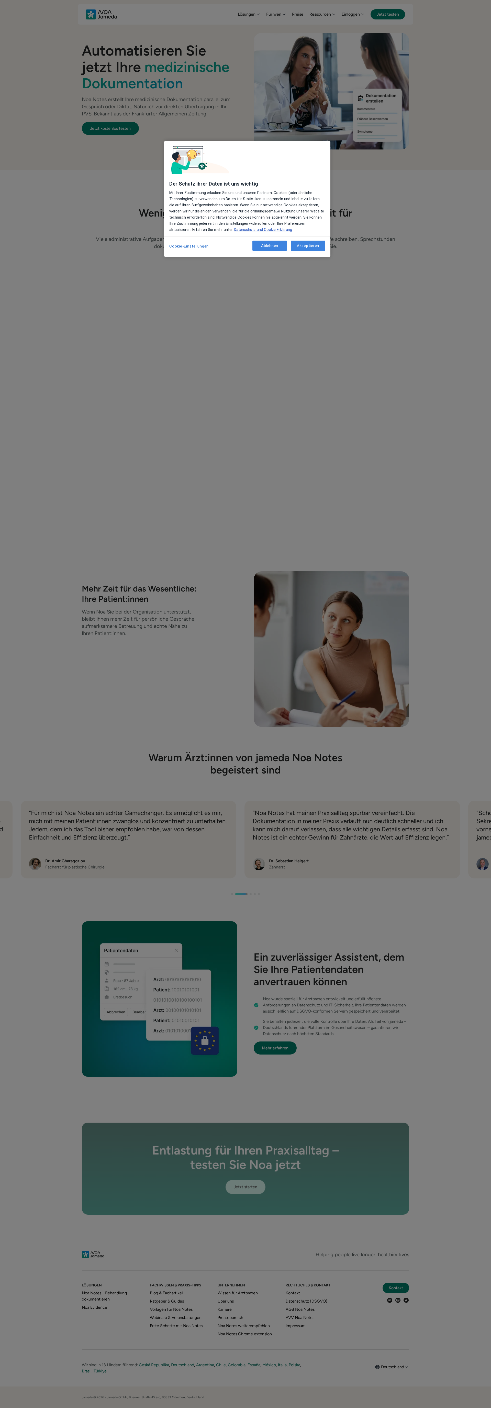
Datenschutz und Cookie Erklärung (263, 229)
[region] (247, 199)
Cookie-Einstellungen (189, 246)
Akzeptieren (308, 245)
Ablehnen (269, 245)
